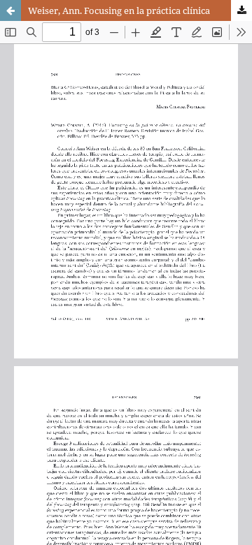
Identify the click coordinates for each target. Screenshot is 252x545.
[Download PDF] (241, 10)
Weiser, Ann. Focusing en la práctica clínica (119, 10)
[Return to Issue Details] (10, 10)
